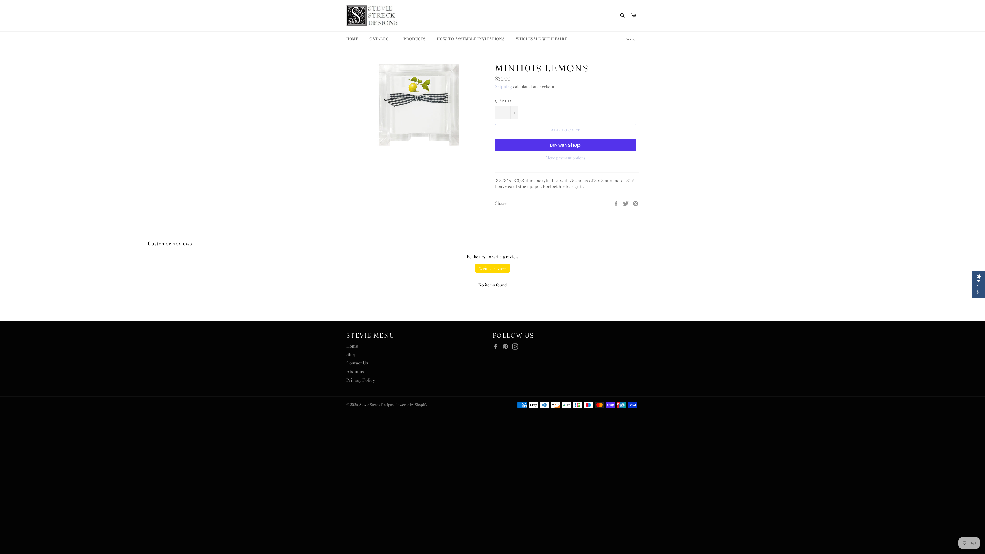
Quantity (503, 101)
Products (414, 39)
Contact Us (357, 363)
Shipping (503, 87)
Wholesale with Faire (541, 39)
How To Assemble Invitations (470, 39)
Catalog (379, 39)
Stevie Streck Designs (376, 404)
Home (352, 39)
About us (355, 371)
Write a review (492, 268)
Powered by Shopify (411, 404)
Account (632, 39)
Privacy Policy (360, 380)
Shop (351, 354)
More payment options (565, 158)
